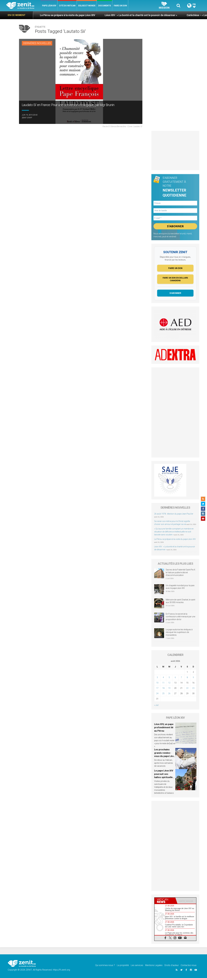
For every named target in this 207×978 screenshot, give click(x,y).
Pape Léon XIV (49, 6)
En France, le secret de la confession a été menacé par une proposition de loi (180, 617)
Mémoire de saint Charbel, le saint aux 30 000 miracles (180, 601)
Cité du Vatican (67, 6)
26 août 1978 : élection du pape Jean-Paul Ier (173, 514)
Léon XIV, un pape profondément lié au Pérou (163, 727)
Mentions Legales (154, 965)
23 (193, 688)
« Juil (156, 705)
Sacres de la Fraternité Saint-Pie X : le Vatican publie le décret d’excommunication (181, 572)
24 (157, 693)
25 (163, 693)
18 (163, 688)
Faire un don (120, 6)
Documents (104, 6)
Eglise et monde (86, 6)
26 (169, 693)
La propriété (123, 965)
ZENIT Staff (27, 118)
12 (169, 683)
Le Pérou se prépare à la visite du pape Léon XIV (36, 15)
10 (157, 683)
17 (157, 688)
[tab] (164, 901)
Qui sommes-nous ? (105, 965)
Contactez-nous (188, 965)
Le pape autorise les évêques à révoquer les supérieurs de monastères (179, 632)
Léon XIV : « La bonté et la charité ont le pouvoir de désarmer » (110, 15)
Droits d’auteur (171, 965)
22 (187, 688)
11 (163, 683)
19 (169, 688)
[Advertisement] (175, 150)
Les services (137, 965)
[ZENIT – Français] (23, 5)
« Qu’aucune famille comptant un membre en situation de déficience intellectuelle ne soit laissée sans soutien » (174, 532)
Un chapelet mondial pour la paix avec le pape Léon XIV (180, 586)
